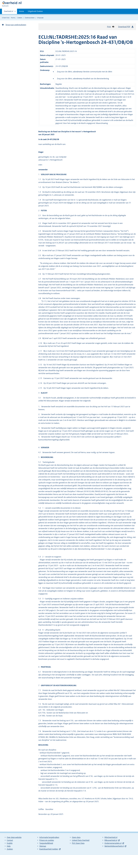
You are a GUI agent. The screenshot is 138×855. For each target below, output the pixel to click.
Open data (76, 837)
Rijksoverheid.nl (110, 840)
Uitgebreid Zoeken (35, 11)
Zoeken (19, 18)
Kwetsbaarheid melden (48, 849)
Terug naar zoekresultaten (15, 25)
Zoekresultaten (30, 18)
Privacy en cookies (46, 840)
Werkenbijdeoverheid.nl (114, 846)
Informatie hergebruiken (49, 837)
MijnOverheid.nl (110, 837)
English (10, 843)
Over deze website (14, 837)
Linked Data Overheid (80, 840)
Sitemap (42, 846)
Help (9, 846)
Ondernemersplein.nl (113, 843)
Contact (10, 840)
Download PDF (124, 26)
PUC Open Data (78, 843)
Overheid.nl (8, 12)
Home (21, 11)
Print (109, 26)
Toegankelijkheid (46, 843)
